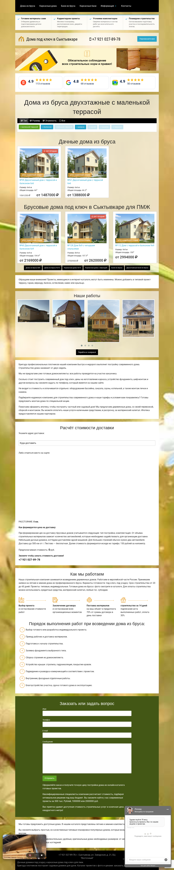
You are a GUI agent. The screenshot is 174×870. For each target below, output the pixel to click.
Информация (107, 6)
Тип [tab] (25, 120)
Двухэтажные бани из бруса (137, 268)
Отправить (49, 778)
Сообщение (48, 742)
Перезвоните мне (147, 39)
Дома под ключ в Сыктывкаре (51, 39)
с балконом (47, 127)
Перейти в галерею (86, 352)
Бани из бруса (68, 6)
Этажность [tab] (51, 120)
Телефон (46, 720)
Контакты (126, 6)
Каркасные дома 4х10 (72, 268)
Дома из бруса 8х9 (33, 268)
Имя (44, 709)
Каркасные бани (88, 6)
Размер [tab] (36, 120)
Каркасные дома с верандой (96, 268)
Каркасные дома (48, 6)
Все (63, 120)
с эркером (80, 127)
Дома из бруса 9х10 (52, 268)
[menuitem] (27, 6)
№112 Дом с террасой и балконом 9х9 (134, 245)
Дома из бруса (27, 6)
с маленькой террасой (29, 127)
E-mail (45, 731)
